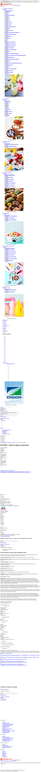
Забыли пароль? (3, 416)
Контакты (4, 753)
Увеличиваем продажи (7, 739)
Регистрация (5, 413)
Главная (4, 722)
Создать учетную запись (4, 418)
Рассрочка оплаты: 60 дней (7, 746)
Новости (4, 754)
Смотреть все (5, 362)
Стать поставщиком (6, 737)
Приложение (5, 756)
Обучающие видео (6, 732)
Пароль (1, 415)
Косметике (4, 431)
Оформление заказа (6, 725)
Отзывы (4, 755)
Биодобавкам (5, 430)
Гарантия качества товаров (7, 724)
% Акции (4, 432)
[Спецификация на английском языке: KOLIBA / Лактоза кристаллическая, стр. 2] (15, 472)
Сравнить (18, 534)
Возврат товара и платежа (7, 728)
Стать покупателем (6, 433)
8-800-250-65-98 (3, 760)
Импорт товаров (6, 745)
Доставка (4, 727)
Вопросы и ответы (6, 731)
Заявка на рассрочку (6, 747)
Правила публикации (4, 689)
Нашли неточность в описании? (6, 653)
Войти (1, 413)
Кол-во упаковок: (3, 530)
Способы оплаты (6, 726)
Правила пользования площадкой (9, 730)
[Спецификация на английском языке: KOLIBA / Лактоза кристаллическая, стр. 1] (15, 471)
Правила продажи (6, 729)
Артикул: (2, 447)
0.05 (2, 524)
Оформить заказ (3, 409)
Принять (9, 2)
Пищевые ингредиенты (7, 429)
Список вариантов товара (5, 536)
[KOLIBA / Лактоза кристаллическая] (7, 470)
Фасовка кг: (2, 523)
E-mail (1, 414)
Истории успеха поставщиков (8, 738)
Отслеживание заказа (4, 412)
